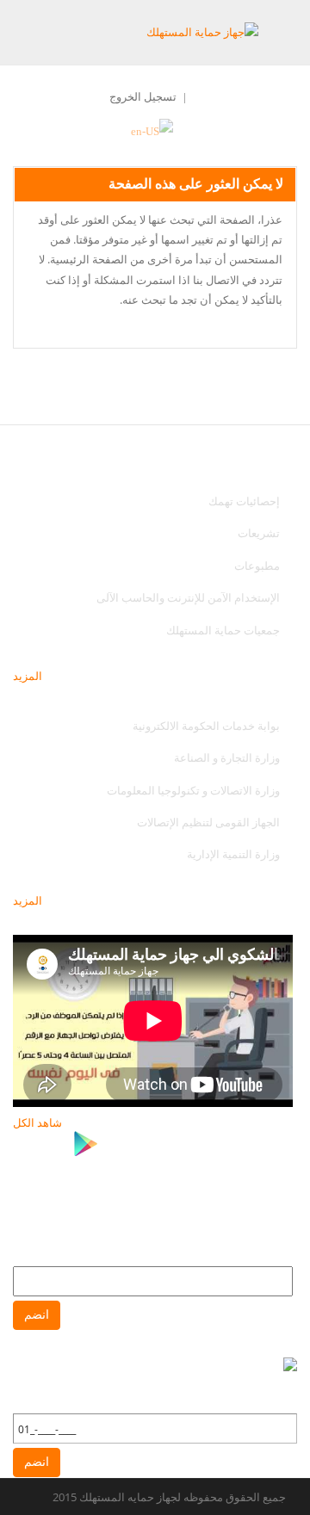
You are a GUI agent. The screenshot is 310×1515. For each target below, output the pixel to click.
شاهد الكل (37, 1122)
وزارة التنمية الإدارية (233, 854)
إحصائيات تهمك (244, 501)
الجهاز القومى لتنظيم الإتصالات (208, 822)
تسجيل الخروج (143, 96)
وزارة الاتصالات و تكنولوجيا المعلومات (193, 790)
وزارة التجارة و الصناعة (227, 757)
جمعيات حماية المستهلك (223, 630)
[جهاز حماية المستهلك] (202, 31)
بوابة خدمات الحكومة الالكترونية (205, 725)
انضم (36, 1314)
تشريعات (259, 533)
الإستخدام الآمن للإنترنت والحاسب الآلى (188, 597)
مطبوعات (257, 565)
